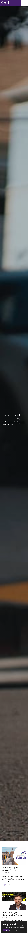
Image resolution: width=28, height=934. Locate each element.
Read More (8, 885)
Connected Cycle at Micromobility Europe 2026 (12, 915)
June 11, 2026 (7, 872)
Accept (5, 930)
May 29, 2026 (7, 917)
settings (22, 927)
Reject (12, 930)
